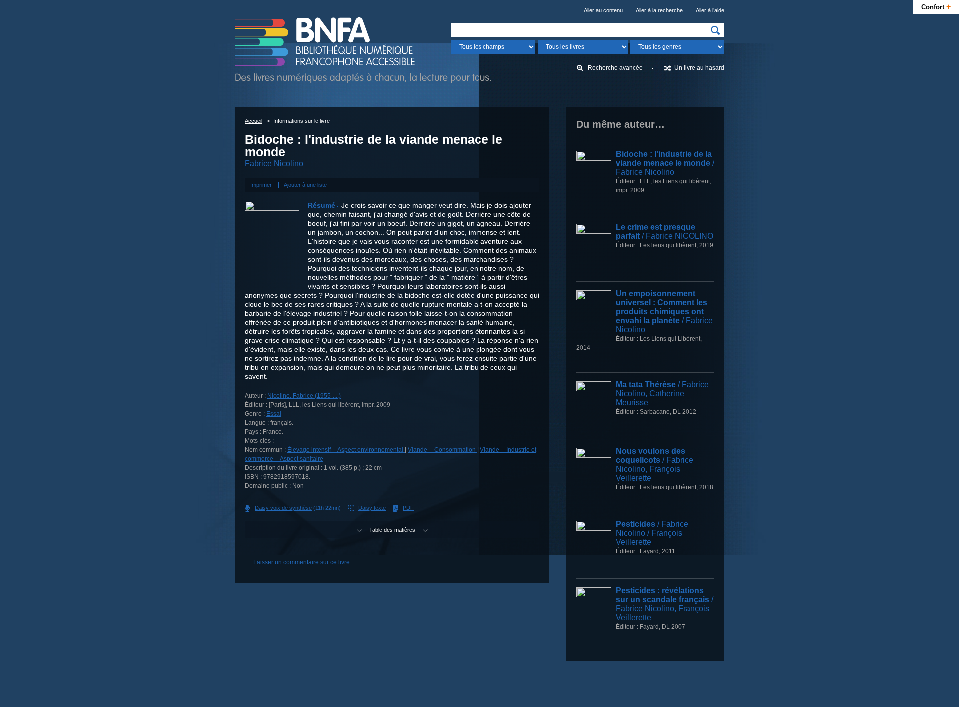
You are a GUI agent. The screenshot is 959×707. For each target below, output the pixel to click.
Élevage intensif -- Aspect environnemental (346, 450)
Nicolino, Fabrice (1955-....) (304, 396)
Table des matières (392, 530)
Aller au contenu (603, 11)
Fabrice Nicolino (274, 164)
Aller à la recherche (659, 11)
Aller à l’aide (710, 11)
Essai (273, 414)
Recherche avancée (615, 68)
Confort (936, 6)
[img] (715, 30)
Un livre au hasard (699, 68)
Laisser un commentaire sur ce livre (301, 562)
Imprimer (261, 185)
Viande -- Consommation (442, 450)
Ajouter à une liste (305, 185)
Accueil (253, 121)
